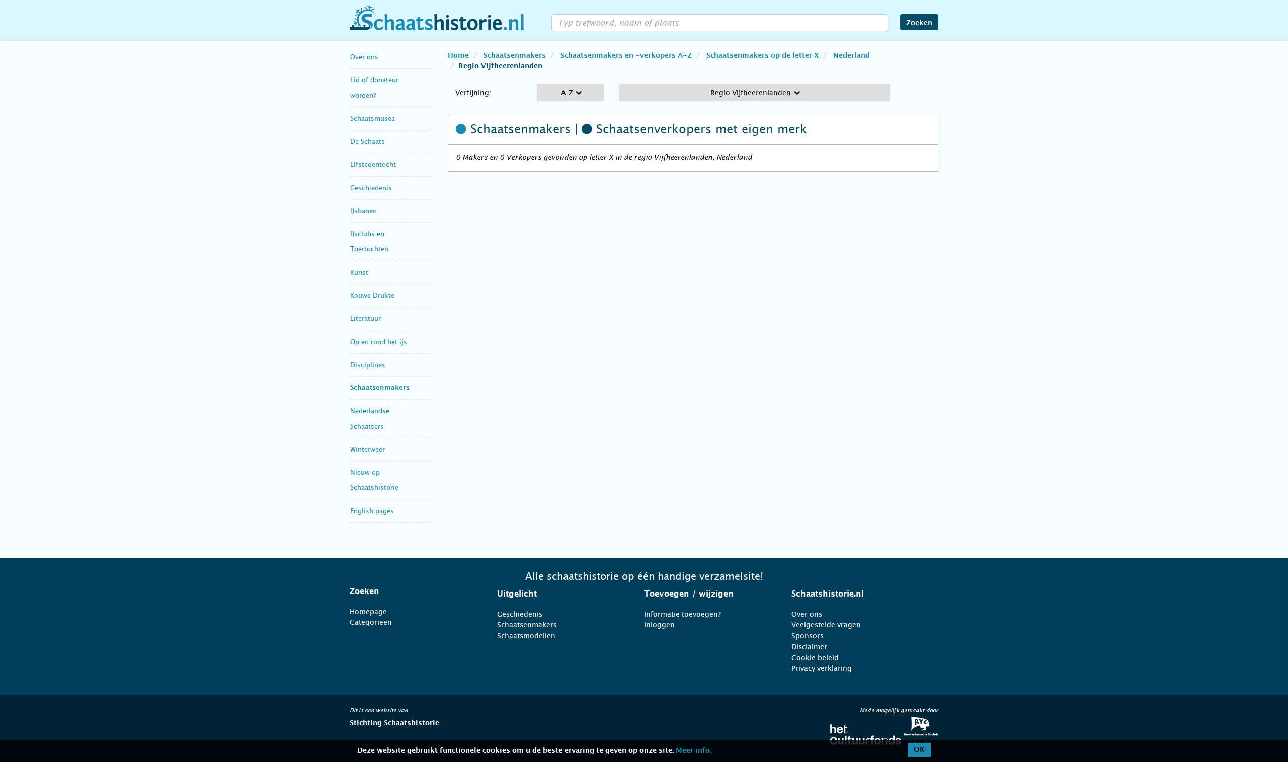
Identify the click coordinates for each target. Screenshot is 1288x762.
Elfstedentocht (373, 164)
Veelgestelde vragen (826, 625)
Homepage (368, 612)
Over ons (364, 57)
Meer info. (693, 750)
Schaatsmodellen (526, 636)
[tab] (411, 591)
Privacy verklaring (821, 668)
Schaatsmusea (372, 118)
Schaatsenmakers (380, 388)
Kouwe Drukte (372, 295)
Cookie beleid (815, 658)
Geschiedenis (371, 188)
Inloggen (659, 625)
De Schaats (367, 141)
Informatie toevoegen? (682, 614)
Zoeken (919, 23)
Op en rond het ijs (378, 342)
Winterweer (367, 449)
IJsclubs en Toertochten (369, 241)
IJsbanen (363, 211)
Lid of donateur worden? (374, 87)
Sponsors (807, 636)
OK (919, 749)
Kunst (359, 272)
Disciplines (367, 365)
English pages (372, 511)
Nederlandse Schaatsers (369, 418)
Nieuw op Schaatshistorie (374, 480)
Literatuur (365, 318)
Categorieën (371, 622)
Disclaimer (809, 647)
